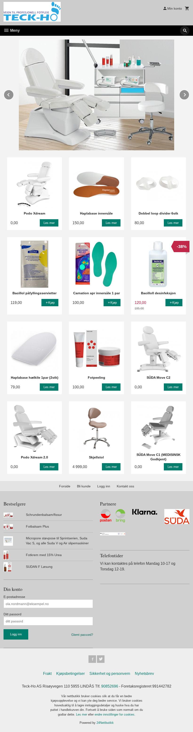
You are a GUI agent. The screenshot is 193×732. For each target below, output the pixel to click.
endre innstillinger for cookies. (115, 714)
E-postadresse (14, 597)
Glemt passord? (82, 635)
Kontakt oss (125, 486)
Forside (64, 486)
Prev (13, 94)
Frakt (47, 674)
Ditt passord (12, 614)
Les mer (82, 714)
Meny (14, 30)
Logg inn (103, 486)
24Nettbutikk (105, 722)
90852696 (109, 686)
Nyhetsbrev (144, 674)
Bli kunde (84, 486)
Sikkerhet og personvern (109, 674)
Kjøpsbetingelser (70, 674)
